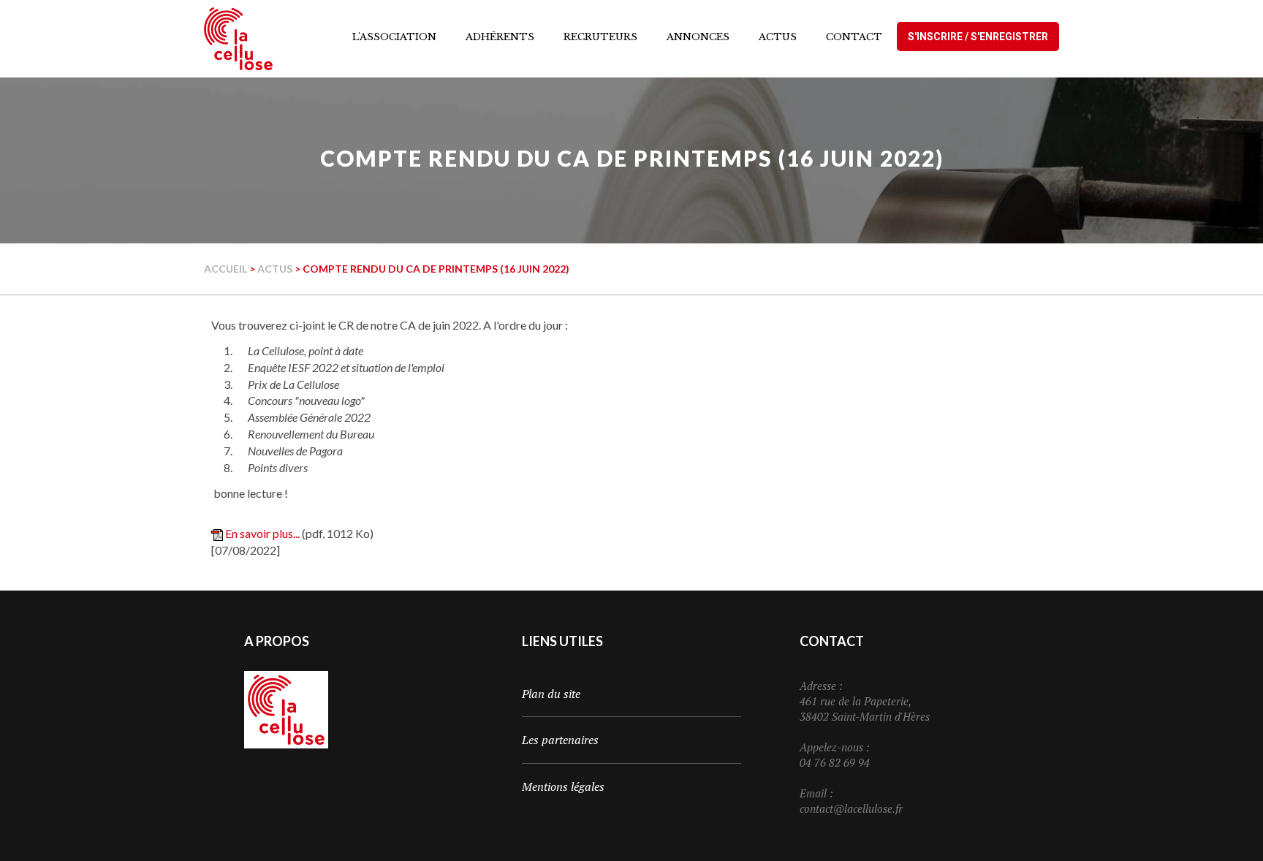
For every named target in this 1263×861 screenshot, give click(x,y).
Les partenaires (560, 740)
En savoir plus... (262, 533)
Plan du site (551, 694)
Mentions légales (563, 786)
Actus (274, 268)
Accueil (225, 268)
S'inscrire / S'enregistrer (978, 36)
